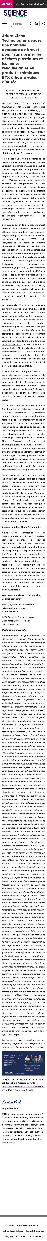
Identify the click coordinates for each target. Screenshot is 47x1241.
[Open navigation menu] (4, 23)
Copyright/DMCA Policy (15, 1236)
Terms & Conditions (35, 1231)
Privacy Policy (36, 1236)
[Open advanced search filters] (36, 24)
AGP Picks (7, 4)
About (12, 1225)
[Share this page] (43, 23)
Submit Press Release (13, 1231)
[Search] (30, 24)
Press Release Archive (27, 1225)
